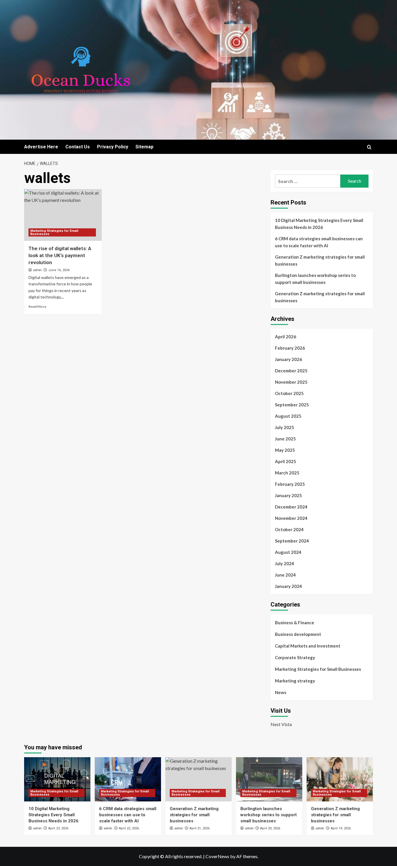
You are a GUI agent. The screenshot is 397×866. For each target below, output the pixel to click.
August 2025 (288, 416)
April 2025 (285, 461)
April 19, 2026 (341, 828)
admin (37, 270)
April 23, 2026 (58, 828)
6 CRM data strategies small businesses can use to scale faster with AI (319, 242)
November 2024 (291, 518)
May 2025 (285, 450)
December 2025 (291, 370)
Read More (37, 306)
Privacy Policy (112, 147)
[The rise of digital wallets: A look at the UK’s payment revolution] (63, 215)
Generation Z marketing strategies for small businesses (320, 260)
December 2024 (291, 506)
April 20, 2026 (270, 828)
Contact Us (77, 147)
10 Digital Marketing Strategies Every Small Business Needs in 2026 (319, 224)
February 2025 (290, 484)
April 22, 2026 (129, 828)
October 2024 (289, 529)
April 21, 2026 (199, 828)
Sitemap (144, 147)
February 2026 (290, 348)
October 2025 (289, 393)
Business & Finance (294, 622)
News (280, 692)
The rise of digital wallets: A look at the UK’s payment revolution (59, 255)
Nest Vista (281, 724)
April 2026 (285, 336)
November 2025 (291, 382)
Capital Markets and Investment (307, 645)
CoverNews (217, 856)
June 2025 (285, 438)
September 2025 (292, 404)
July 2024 (284, 563)
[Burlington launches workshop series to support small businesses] (269, 779)
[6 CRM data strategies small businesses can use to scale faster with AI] (128, 779)
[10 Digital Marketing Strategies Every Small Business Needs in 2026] (57, 779)
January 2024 (288, 586)
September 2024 (292, 540)
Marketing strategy (295, 680)
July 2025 (284, 427)
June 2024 (285, 574)
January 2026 (288, 359)
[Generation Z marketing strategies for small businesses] (198, 779)
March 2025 (287, 472)
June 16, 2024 (58, 270)
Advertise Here (41, 147)
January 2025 (288, 495)
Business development (298, 634)
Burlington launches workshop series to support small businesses (315, 279)
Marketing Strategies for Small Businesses (54, 232)
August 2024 (288, 552)
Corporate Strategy (295, 657)
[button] (369, 147)
